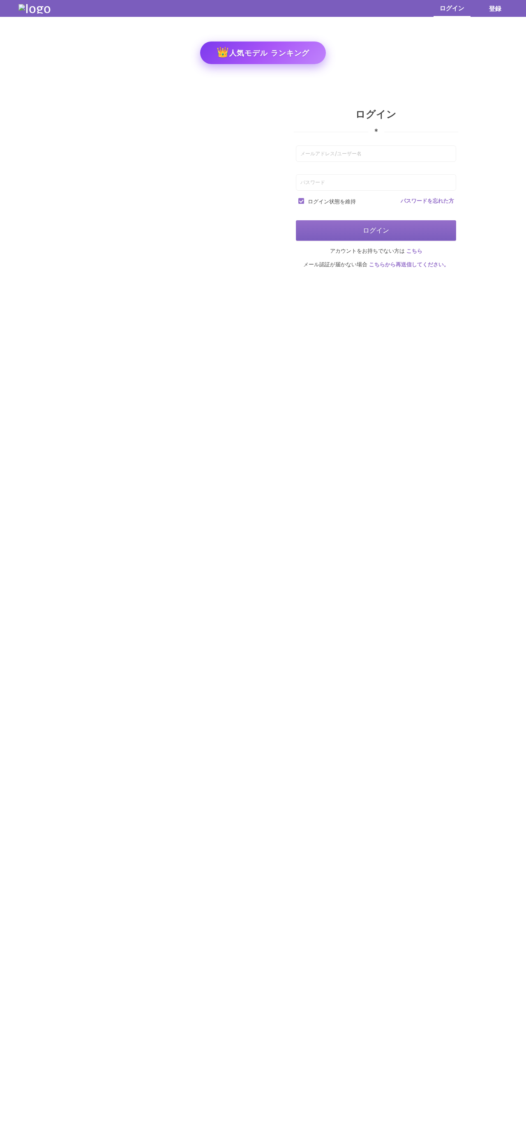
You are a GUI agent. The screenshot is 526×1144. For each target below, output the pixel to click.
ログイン (452, 8)
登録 (495, 8)
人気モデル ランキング (263, 52)
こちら (413, 250)
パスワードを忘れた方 (427, 200)
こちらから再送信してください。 (408, 264)
